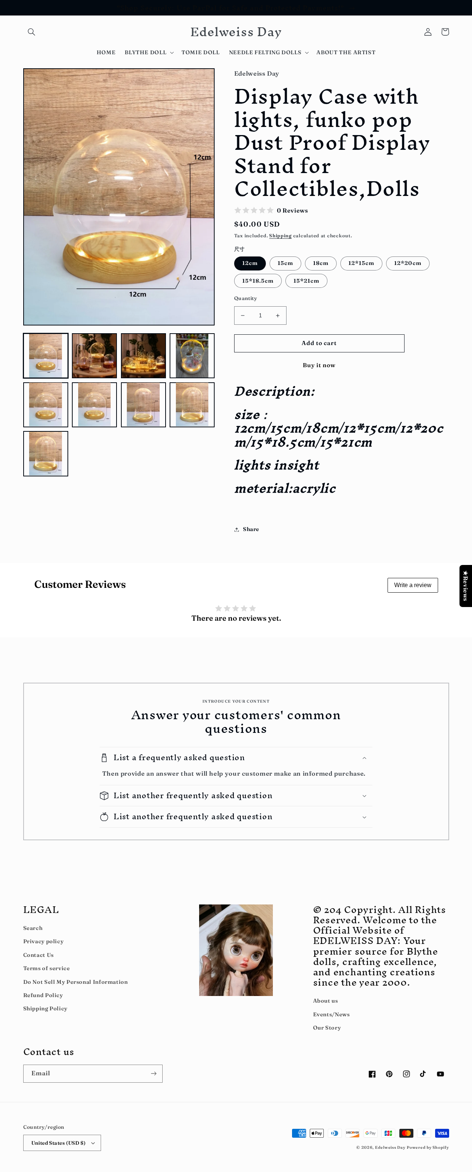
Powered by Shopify (428, 1147)
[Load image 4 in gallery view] (192, 355)
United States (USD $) (58, 1143)
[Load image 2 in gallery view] (94, 355)
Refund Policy (43, 995)
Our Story (327, 1027)
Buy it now (319, 365)
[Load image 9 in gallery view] (45, 453)
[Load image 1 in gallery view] (45, 355)
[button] (31, 31)
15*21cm (306, 281)
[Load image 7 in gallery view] (143, 404)
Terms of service (46, 968)
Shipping (280, 235)
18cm (321, 263)
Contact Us (38, 955)
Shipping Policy (45, 1008)
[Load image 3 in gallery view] (143, 355)
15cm (285, 263)
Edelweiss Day (390, 1147)
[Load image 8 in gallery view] (192, 404)
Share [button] (251, 529)
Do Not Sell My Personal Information (75, 982)
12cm (250, 263)
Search (33, 928)
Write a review (412, 585)
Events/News (331, 1014)
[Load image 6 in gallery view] (94, 404)
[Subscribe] (153, 1074)
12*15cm (361, 263)
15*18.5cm (258, 281)
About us (325, 1000)
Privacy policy (43, 941)
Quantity (245, 298)
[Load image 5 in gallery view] (45, 404)
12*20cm (407, 263)
